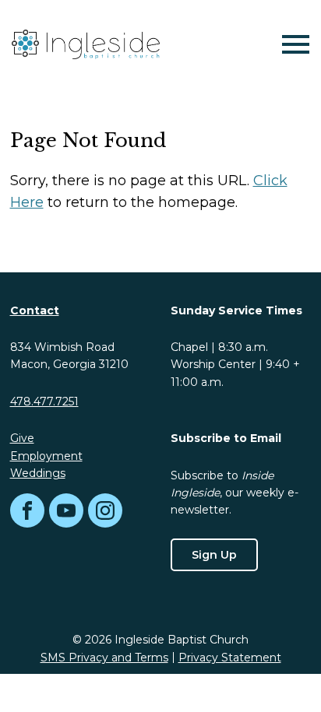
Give (22, 438)
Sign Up (214, 555)
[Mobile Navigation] (292, 44)
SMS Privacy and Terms (104, 657)
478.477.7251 (44, 402)
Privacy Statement (229, 657)
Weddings (37, 473)
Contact (34, 310)
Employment (46, 456)
